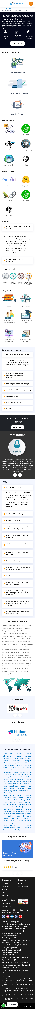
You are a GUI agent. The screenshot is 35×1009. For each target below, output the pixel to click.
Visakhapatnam (23, 791)
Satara (17, 786)
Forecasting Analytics (9, 935)
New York (28, 814)
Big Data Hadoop (8, 960)
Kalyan (12, 777)
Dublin (15, 802)
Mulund (28, 779)
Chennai (12, 763)
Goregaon (7, 767)
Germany (28, 802)
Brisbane (28, 797)
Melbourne (21, 811)
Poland (6, 821)
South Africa (8, 825)
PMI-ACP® (26, 965)
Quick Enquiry (17, 43)
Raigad (11, 786)
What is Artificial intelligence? (16, 514)
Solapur (23, 786)
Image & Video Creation (14, 402)
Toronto (6, 827)
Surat (29, 786)
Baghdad (28, 795)
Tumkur (28, 788)
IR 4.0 (10, 926)
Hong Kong (21, 804)
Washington (18, 830)
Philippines (18, 818)
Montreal (6, 814)
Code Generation (12, 396)
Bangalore (23, 758)
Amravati (18, 756)
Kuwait (23, 809)
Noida (5, 784)
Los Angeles (7, 811)
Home (3, 9)
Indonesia (7, 807)
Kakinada (22, 772)
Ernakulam (11, 765)
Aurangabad (7, 758)
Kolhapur (21, 774)
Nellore (15, 784)
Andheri (28, 754)
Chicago (23, 800)
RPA (3, 942)
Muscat (12, 814)
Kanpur (18, 777)
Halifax (9, 804)
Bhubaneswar (16, 761)
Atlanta (12, 795)
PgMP (12, 967)
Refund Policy (6, 912)
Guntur (6, 770)
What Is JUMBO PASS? (13, 487)
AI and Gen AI (10, 9)
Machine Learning (24, 924)
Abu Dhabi (7, 793)
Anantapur (28, 756)
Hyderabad (14, 770)
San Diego (27, 821)
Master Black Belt (8, 955)
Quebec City (13, 821)
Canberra (17, 800)
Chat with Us (12, 1004)
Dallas (29, 800)
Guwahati (28, 767)
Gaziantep (21, 802)
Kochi (23, 777)
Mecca (14, 811)
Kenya (18, 809)
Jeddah (24, 807)
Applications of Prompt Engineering (18, 390)
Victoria (6, 830)
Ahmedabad (19, 754)
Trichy (12, 788)
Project (8, 408)
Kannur (29, 772)
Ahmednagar (8, 756)
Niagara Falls (20, 816)
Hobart (14, 804)
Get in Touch (17, 427)
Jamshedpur (7, 772)
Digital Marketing (24, 940)
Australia (20, 795)
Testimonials (17, 35)
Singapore (28, 823)
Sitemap (16, 912)
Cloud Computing (17, 942)
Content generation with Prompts (17, 384)
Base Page (8, 754)
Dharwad (28, 763)
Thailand (28, 825)
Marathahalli (21, 779)
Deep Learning (14, 957)
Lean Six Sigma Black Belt (10, 952)
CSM (17, 967)
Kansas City (11, 809)
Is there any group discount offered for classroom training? (18, 583)
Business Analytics (21, 960)
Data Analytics (7, 962)
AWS (7, 942)
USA (22, 827)
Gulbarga (14, 767)
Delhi (5, 765)
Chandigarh (27, 761)
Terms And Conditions (9, 910)
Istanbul (18, 807)
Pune (29, 784)
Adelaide (14, 793)
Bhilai (29, 758)
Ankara (6, 795)
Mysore (12, 781)
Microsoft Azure (7, 945)
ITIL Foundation (24, 970)
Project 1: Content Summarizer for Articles (18, 227)
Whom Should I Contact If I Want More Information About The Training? (17, 603)
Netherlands (20, 814)
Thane (5, 788)
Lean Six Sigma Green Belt (11, 950)
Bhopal (6, 761)
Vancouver (27, 827)
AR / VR (4, 926)
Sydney (16, 825)
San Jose (16, 823)
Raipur (5, 786)
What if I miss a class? (13, 576)
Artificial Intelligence (9, 924)
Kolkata (28, 777)
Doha (5, 802)
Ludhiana (13, 779)
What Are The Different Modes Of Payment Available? (17, 612)
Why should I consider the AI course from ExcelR (18, 536)
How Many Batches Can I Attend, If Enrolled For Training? (18, 568)
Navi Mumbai (26, 781)
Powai (25, 784)
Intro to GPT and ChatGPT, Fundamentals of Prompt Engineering (15, 375)
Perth (12, 818)
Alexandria (21, 793)
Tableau (24, 957)
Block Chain (22, 926)
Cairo (5, 800)
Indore (23, 770)
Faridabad (20, 765)
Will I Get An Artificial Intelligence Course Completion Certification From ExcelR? (17, 593)
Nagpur (18, 781)
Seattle (22, 823)
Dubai (10, 802)
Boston (21, 797)
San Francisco (8, 823)
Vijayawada (13, 791)
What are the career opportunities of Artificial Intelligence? (18, 528)
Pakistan (6, 818)
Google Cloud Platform (22, 945)
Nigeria (29, 816)
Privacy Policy (23, 910)
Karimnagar (7, 774)
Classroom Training (13, 561)
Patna (20, 784)
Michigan (28, 811)
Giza (5, 804)
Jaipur (29, 770)
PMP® (20, 965)
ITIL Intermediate (8, 972)
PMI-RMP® (5, 967)
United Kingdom (15, 827)
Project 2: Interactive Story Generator (15, 260)
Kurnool (6, 777)
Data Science (24, 962)
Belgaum (15, 758)
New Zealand (8, 816)
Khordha (14, 774)
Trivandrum (20, 788)
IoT (15, 926)
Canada (10, 800)
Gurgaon (21, 767)
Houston (28, 804)
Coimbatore (20, 763)
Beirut (15, 797)
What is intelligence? (13, 520)
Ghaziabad (27, 765)
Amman (28, 793)
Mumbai (6, 781)
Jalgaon (15, 772)
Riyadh (21, 821)
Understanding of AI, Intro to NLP (17, 354)
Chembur (6, 763)
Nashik (10, 784)
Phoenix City (27, 818)
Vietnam (11, 830)
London (28, 809)
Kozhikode (27, 774)
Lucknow (6, 779)
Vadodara (7, 791)
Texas (22, 825)
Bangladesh (7, 797)
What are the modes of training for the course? (18, 553)
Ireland (13, 807)
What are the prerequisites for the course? (18, 545)
